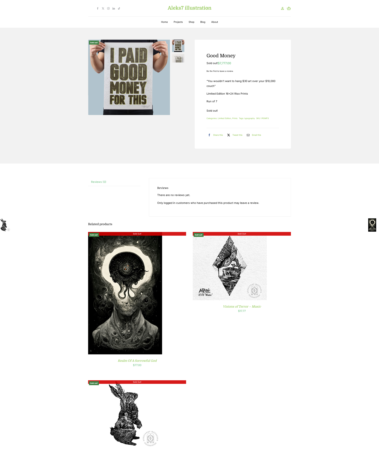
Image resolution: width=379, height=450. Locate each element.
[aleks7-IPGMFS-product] (129, 77)
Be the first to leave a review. (220, 71)
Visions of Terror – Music (242, 306)
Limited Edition (224, 118)
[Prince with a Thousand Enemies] (125, 382)
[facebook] (98, 8)
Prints (234, 118)
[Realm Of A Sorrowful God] (125, 234)
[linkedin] (114, 8)
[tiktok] (119, 8)
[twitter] (103, 8)
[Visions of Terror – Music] (230, 234)
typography (249, 118)
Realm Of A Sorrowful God (137, 361)
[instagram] (108, 8)
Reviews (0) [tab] (98, 181)
